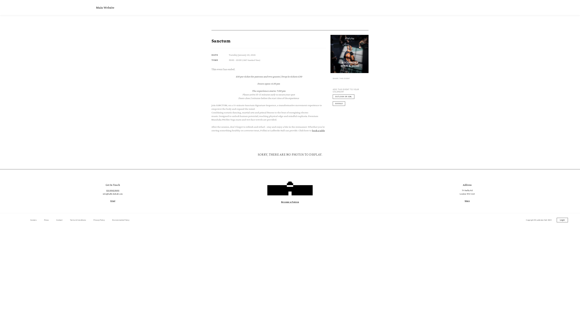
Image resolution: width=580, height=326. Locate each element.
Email (112, 201)
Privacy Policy (99, 220)
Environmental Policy (120, 220)
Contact (59, 220)
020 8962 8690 (112, 190)
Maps (467, 201)
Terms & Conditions (78, 220)
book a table (318, 130)
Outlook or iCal (343, 97)
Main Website (105, 7)
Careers (33, 220)
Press (46, 220)
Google (339, 104)
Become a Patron (290, 202)
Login (562, 220)
